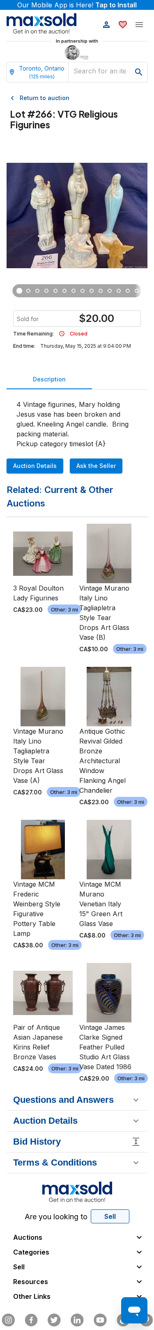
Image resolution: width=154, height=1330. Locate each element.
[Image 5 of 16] (55, 291)
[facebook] (31, 1320)
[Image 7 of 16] (73, 291)
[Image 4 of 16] (46, 291)
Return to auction (44, 97)
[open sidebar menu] (139, 24)
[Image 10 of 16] (101, 291)
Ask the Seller (96, 465)
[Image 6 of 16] (64, 291)
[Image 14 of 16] (137, 291)
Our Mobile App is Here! (77, 5)
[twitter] (54, 1320)
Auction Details (35, 465)
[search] (139, 72)
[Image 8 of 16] (82, 291)
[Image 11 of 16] (110, 291)
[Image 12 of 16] (119, 291)
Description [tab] (49, 379)
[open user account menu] (106, 24)
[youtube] (100, 1320)
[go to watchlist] (123, 24)
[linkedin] (77, 1320)
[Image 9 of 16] (92, 291)
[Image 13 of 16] (128, 291)
